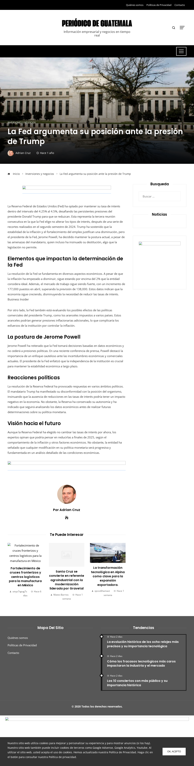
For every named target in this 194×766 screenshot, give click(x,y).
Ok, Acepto (174, 751)
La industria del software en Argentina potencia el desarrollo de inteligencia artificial (112, 580)
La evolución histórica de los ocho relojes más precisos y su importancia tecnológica (143, 644)
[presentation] (11, 572)
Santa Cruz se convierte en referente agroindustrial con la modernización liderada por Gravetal (30, 580)
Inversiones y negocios (22, 122)
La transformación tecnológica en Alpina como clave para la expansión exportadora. (71, 576)
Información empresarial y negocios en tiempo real (97, 33)
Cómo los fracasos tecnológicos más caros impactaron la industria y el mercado (141, 663)
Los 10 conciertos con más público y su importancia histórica (137, 683)
